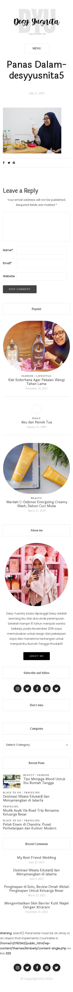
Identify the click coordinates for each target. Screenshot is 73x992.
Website (9, 276)
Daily (36, 418)
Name (8, 250)
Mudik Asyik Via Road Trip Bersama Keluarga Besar (31, 812)
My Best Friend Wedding (36, 858)
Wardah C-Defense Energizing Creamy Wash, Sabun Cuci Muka (36, 504)
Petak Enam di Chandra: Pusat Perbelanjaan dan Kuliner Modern (29, 826)
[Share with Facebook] (5, 163)
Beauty (36, 498)
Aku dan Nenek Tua (36, 422)
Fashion (27, 376)
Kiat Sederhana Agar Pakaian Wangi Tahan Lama (36, 382)
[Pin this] (15, 163)
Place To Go (12, 792)
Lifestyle (43, 376)
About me (36, 656)
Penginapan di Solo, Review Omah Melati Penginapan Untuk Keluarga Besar (36, 889)
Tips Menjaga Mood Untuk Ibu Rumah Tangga (44, 781)
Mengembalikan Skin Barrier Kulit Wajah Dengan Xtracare (36, 905)
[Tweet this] (10, 163)
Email (7, 263)
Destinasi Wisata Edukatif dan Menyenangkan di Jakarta (26, 798)
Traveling (32, 792)
